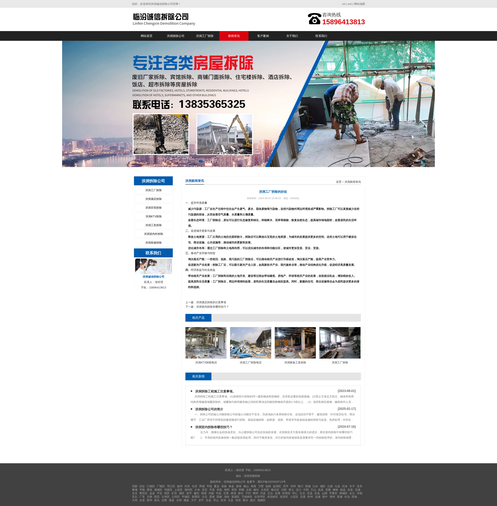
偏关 (196, 493)
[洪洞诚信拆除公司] (164, 19)
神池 (233, 493)
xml (350, 3)
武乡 (345, 486)
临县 (343, 489)
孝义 (291, 489)
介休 (197, 489)
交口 (298, 489)
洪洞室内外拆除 (153, 233)
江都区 (151, 486)
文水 (134, 493)
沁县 (337, 486)
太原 (142, 500)
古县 (230, 500)
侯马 (157, 500)
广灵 (142, 496)
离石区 (143, 493)
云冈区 (176, 496)
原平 (189, 493)
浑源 (359, 493)
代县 (263, 493)
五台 (270, 493)
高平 (285, 486)
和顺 (241, 489)
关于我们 (292, 35)
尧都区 (261, 500)
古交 (204, 496)
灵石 (204, 489)
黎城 (134, 489)
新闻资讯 (234, 35)
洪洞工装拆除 (153, 225)
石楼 (328, 489)
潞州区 (188, 489)
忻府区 (286, 493)
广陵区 (161, 486)
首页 (338, 181)
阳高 (157, 496)
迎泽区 (284, 496)
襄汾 (245, 500)
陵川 (300, 486)
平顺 (142, 489)
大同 (134, 500)
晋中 (325, 496)
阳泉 (354, 496)
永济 (194, 486)
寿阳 (226, 489)
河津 (187, 486)
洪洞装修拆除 (153, 242)
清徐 (226, 496)
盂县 (152, 493)
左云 (352, 493)
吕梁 (303, 496)
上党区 (178, 489)
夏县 (216, 486)
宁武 (248, 493)
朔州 (332, 496)
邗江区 (171, 486)
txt (343, 3)
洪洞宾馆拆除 (153, 207)
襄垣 (149, 489)
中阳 (306, 489)
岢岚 (218, 493)
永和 (179, 500)
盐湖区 (277, 486)
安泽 (223, 500)
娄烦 (212, 496)
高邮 (134, 486)
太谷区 (265, 489)
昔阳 (234, 489)
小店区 (294, 496)
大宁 (193, 500)
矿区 (174, 493)
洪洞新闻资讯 (353, 181)
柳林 (335, 489)
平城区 (186, 496)
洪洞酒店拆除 (153, 198)
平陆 (209, 486)
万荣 (261, 486)
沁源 (330, 486)
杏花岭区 (272, 496)
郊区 (167, 493)
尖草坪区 (259, 496)
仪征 (142, 486)
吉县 (208, 500)
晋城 (339, 496)
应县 (310, 493)
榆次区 (275, 489)
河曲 (211, 493)
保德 (204, 493)
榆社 (256, 489)
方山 (313, 489)
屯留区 (168, 489)
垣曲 (224, 486)
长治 (347, 496)
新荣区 (196, 496)
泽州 (293, 486)
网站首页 (146, 35)
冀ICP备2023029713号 (272, 481)
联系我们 (321, 35)
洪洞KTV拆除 (154, 216)
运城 (317, 496)
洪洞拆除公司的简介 (209, 409)
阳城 (308, 486)
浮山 (216, 500)
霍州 (149, 500)
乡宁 (201, 500)
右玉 (302, 493)
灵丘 (134, 496)
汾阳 (284, 489)
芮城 (202, 486)
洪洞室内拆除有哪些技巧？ (212, 306)
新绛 (239, 486)
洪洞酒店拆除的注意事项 (211, 302)
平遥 (212, 489)
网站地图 (359, 3)
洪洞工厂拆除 (205, 35)
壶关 (359, 486)
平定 (159, 493)
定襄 (277, 493)
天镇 (149, 496)
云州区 (166, 496)
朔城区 (343, 493)
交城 (357, 489)
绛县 (231, 486)
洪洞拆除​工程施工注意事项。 (215, 391)
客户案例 (263, 35)
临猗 (268, 486)
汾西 (164, 500)
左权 (249, 489)
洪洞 (238, 500)
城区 (322, 486)
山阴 (324, 493)
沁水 (315, 486)
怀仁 (295, 493)
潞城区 (158, 489)
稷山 (246, 486)
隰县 (186, 500)
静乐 (240, 493)
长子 (352, 486)
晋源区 (235, 496)
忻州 (310, 496)
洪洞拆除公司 (175, 35)
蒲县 (171, 500)
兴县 (350, 489)
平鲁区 (333, 493)
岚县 (320, 489)
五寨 (226, 493)
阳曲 (219, 496)
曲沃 (252, 500)
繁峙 (255, 493)
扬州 (179, 486)
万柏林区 (247, 496)
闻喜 (253, 486)
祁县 (219, 489)
